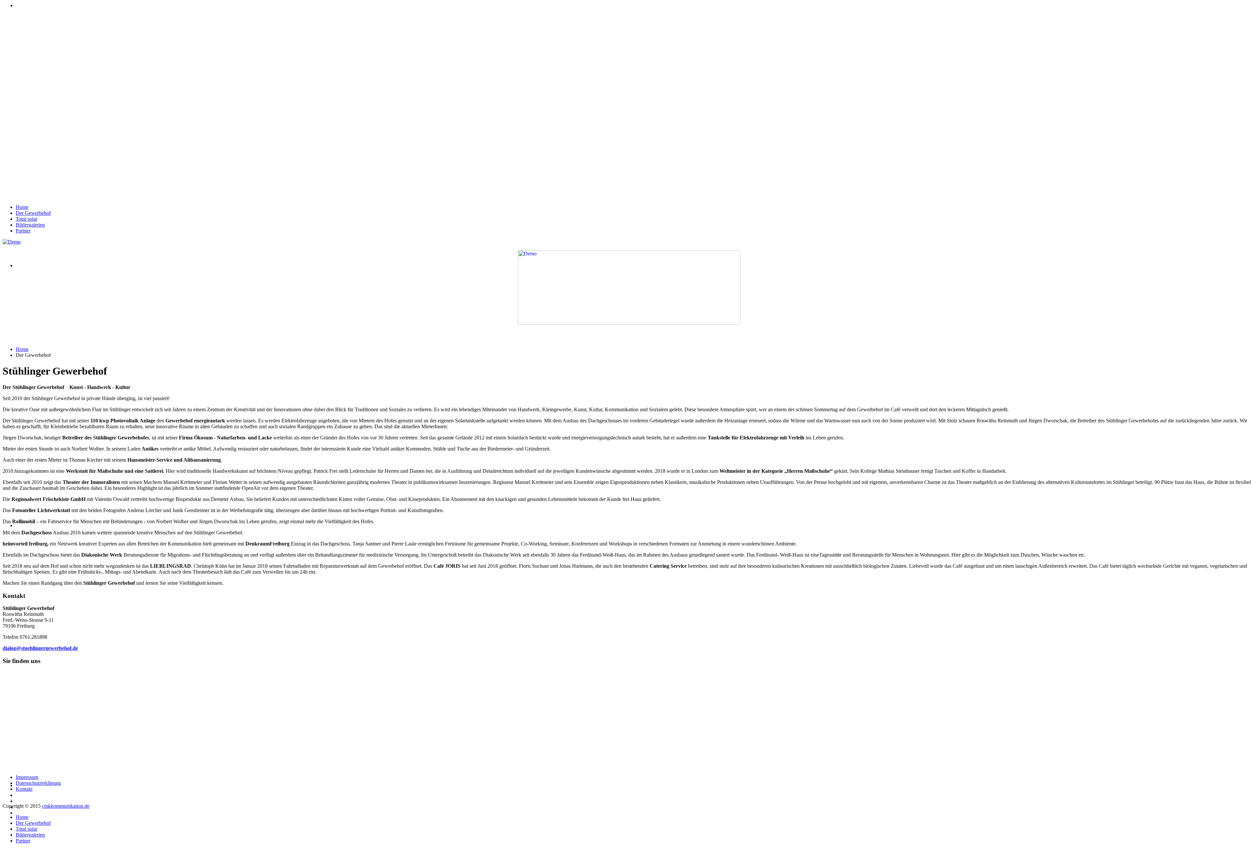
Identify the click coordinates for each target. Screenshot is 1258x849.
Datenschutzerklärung (38, 783)
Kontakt (24, 789)
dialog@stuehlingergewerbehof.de (40, 648)
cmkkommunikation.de (65, 806)
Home (22, 207)
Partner (23, 230)
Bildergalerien (30, 225)
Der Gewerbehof (33, 213)
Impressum (27, 777)
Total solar (26, 219)
